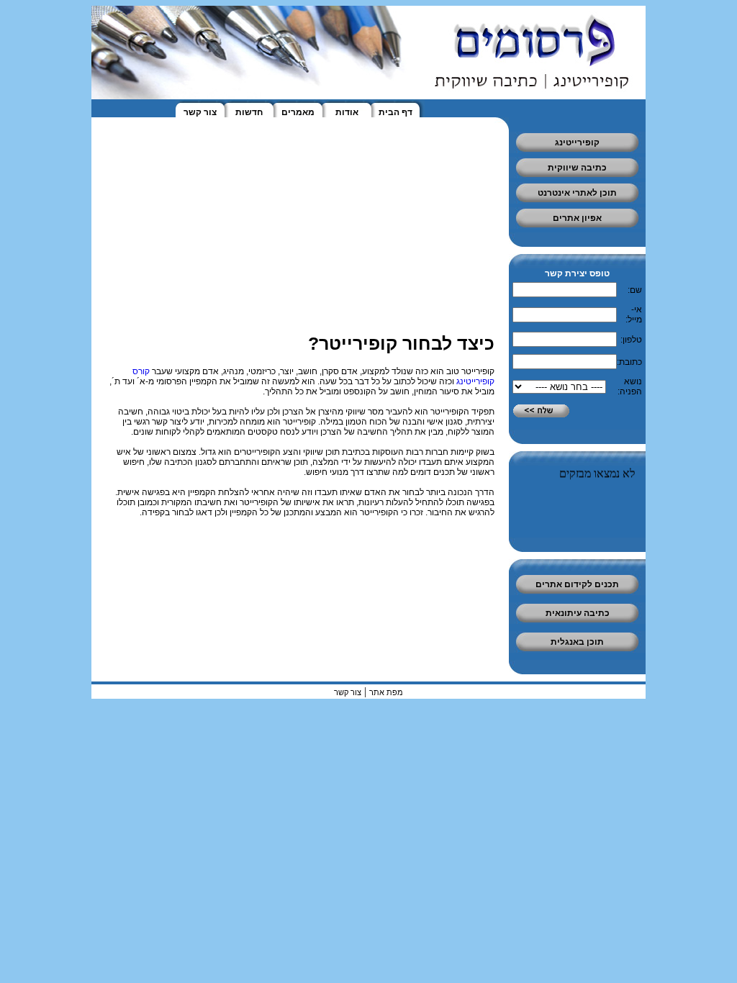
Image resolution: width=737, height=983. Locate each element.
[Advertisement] (694, 216)
